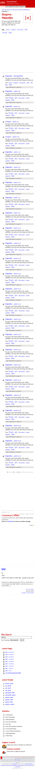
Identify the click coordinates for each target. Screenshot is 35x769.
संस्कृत (10, 33)
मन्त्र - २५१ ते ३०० (9, 659)
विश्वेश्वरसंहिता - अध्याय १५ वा (13, 304)
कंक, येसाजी (8, 688)
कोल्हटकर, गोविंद (9, 702)
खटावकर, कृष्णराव (9, 683)
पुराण (17, 10)
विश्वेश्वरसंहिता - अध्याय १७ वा (13, 334)
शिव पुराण (4, 33)
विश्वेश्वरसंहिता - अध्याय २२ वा (13, 410)
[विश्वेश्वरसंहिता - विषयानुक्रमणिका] (8, 12)
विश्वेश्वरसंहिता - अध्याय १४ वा (13, 289)
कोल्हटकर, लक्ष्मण (9, 700)
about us (32, 758)
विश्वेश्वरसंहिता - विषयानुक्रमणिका (14, 76)
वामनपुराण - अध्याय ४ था (12, 137)
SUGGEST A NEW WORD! (28, 593)
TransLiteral (14, 764)
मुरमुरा (3, 569)
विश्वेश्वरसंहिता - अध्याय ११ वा (13, 243)
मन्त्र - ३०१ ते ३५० (9, 657)
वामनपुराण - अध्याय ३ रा (12, 122)
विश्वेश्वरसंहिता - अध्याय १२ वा (13, 258)
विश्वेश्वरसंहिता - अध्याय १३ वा (13, 274)
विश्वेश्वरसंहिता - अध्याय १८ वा (13, 350)
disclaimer (25, 758)
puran (7, 30)
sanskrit (13, 30)
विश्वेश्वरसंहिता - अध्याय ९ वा (12, 213)
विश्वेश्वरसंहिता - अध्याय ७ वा (12, 182)
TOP (31, 525)
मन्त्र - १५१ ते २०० (9, 664)
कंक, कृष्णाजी (8, 686)
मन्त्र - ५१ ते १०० (9, 668)
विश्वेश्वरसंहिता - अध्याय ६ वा (12, 167)
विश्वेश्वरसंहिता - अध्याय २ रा (12, 107)
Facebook (10, 521)
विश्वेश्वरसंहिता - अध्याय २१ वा (13, 395)
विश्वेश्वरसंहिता (26, 10)
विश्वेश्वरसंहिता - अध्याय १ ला (12, 91)
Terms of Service (18, 759)
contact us (18, 758)
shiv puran (20, 30)
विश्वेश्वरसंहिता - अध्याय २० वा (13, 380)
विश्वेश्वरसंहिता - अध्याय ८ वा (12, 198)
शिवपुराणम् (21, 10)
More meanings (30, 589)
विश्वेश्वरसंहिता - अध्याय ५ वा (12, 152)
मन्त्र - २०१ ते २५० (9, 661)
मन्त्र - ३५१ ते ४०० (9, 654)
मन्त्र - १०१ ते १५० (9, 666)
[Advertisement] (17, 53)
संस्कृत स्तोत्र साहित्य (11, 10)
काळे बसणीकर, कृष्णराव (10, 695)
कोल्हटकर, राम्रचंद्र (9, 704)
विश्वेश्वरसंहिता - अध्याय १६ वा (13, 319)
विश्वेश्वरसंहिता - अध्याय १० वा (13, 228)
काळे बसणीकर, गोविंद (10, 693)
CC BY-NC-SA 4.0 (31, 765)
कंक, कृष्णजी (8, 690)
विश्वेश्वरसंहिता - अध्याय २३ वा (13, 426)
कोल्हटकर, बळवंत (9, 697)
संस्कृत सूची (4, 10)
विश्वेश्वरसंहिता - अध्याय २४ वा (13, 441)
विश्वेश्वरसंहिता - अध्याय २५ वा (13, 456)
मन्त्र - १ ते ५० (8, 671)
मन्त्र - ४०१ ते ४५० (9, 652)
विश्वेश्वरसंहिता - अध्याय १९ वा (13, 365)
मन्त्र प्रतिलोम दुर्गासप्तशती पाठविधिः (13, 673)
